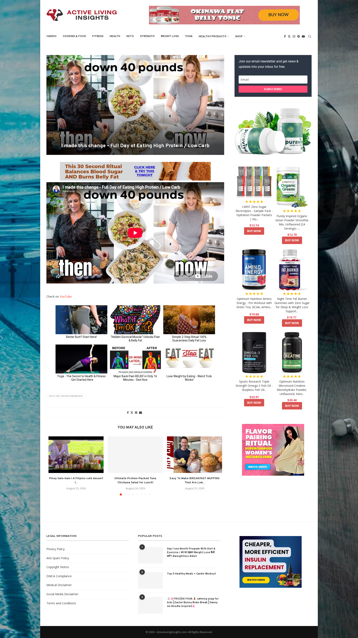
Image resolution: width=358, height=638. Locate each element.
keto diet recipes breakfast (66, 395)
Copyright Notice (57, 567)
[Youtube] (303, 36)
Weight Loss (170, 36)
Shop (239, 36)
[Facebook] (285, 36)
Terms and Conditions (61, 603)
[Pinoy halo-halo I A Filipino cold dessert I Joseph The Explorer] (76, 454)
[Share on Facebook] (128, 412)
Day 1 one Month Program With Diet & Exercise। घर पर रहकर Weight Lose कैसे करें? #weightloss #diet (191, 552)
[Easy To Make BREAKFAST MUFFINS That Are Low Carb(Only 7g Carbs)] (194, 454)
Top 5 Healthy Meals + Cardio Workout (191, 574)
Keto (130, 36)
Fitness (97, 36)
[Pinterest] (298, 36)
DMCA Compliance (59, 576)
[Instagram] (294, 36)
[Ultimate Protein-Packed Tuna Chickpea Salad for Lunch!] (135, 454)
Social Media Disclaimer (62, 594)
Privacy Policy (55, 549)
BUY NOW (254, 231)
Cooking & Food (74, 36)
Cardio (51, 36)
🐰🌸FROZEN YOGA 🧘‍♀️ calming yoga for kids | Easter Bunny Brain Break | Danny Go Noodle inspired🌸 (193, 602)
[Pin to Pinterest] (136, 412)
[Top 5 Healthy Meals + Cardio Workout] (150, 580)
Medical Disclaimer (59, 585)
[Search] (309, 36)
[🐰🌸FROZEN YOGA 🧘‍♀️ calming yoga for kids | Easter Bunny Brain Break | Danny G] (150, 605)
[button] (54, 465)
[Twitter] (289, 36)
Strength (147, 36)
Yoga (188, 36)
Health (115, 36)
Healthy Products (212, 36)
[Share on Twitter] (131, 412)
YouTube (66, 296)
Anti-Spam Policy (57, 558)
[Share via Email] (140, 412)
